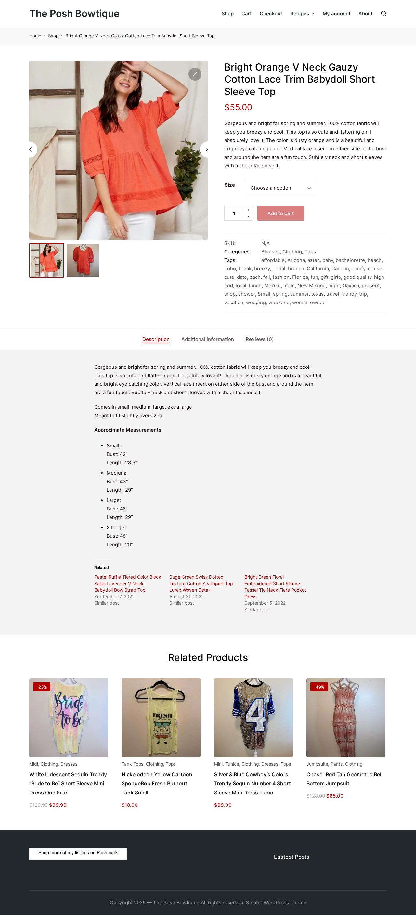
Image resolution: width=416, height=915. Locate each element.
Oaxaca (351, 285)
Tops (310, 252)
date (242, 277)
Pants (337, 764)
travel (332, 294)
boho (230, 268)
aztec (313, 260)
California (318, 268)
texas (317, 294)
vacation (233, 302)
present (371, 285)
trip (363, 294)
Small (264, 294)
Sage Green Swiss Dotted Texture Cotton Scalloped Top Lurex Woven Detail (201, 583)
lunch (255, 285)
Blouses (270, 252)
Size (230, 185)
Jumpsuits (317, 764)
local (241, 285)
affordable (273, 260)
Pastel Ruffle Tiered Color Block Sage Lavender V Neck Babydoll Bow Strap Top (127, 583)
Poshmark (107, 852)
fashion (281, 277)
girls (336, 277)
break (245, 268)
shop (230, 294)
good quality (357, 277)
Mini (218, 764)
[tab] (156, 339)
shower (246, 294)
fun (314, 277)
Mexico (272, 285)
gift (324, 277)
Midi (33, 764)
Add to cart (280, 213)
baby (327, 260)
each (255, 277)
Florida (300, 277)
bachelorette (350, 260)
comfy (358, 268)
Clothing (292, 252)
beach (375, 260)
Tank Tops (132, 764)
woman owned (309, 302)
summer (299, 294)
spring (280, 294)
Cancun (340, 268)
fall (266, 277)
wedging (256, 302)
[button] (195, 74)
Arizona (296, 260)
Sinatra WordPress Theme (276, 902)
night (334, 285)
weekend (279, 302)
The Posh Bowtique (74, 13)
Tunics (232, 764)
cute (229, 277)
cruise (375, 268)
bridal (278, 268)
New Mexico (311, 285)
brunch (296, 268)
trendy (349, 294)
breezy (262, 268)
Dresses (68, 764)
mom (289, 285)
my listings (78, 852)
